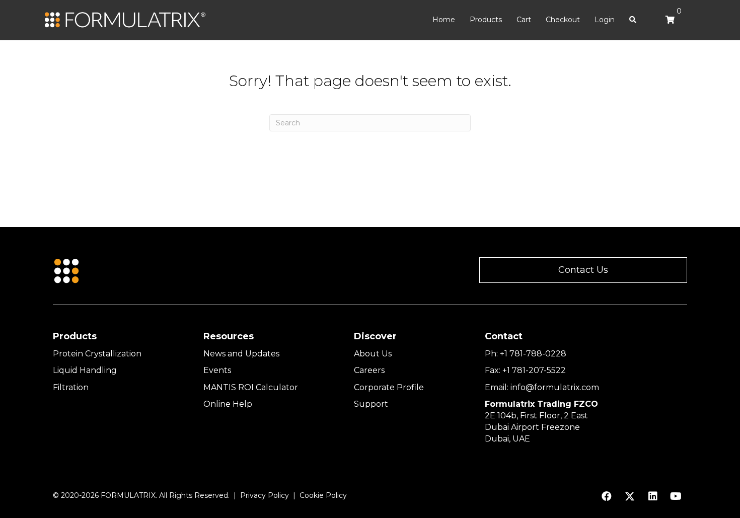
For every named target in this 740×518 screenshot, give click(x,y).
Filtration (71, 387)
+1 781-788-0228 (533, 353)
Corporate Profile (389, 387)
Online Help (227, 404)
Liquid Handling (85, 370)
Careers (369, 370)
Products (486, 19)
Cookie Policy (323, 495)
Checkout (563, 19)
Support (371, 404)
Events (217, 370)
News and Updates (241, 353)
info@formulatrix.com (554, 387)
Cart (523, 19)
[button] (583, 270)
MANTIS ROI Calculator (250, 387)
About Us (373, 353)
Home (443, 19)
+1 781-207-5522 (534, 370)
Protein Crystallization (97, 353)
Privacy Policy (264, 495)
